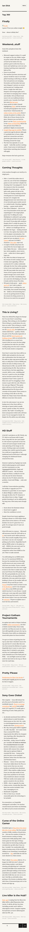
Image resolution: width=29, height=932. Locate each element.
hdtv (6, 607)
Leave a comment (17, 37)
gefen (20, 605)
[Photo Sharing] (14, 26)
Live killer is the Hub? (14, 895)
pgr (22, 664)
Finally (6, 21)
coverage (21, 704)
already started (19, 725)
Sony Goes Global (12, 695)
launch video (11, 329)
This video (13, 242)
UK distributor (7, 587)
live (3, 918)
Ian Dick (6, 6)
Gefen (4, 589)
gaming (4, 37)
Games (18, 36)
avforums (7, 599)
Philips (14, 607)
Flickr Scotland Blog (14, 123)
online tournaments (13, 624)
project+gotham (6, 666)
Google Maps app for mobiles (13, 130)
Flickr (13, 106)
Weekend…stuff (11, 44)
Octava (4, 584)
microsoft (13, 422)
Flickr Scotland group (19, 121)
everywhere (5, 706)
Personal (18, 159)
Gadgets (4, 422)
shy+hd (18, 607)
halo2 (24, 887)
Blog (14, 36)
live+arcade (12, 687)
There (15, 704)
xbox (22, 422)
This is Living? (10, 312)
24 (22, 159)
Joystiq (14, 706)
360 (22, 36)
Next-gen (5, 900)
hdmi (3, 607)
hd (22, 605)
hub (24, 916)
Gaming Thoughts (12, 167)
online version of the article (12, 113)
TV (14, 605)
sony (19, 422)
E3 (3, 535)
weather (8, 161)
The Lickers (14, 860)
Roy (12, 853)
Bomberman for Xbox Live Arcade (12, 677)
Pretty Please (9, 673)
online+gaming (6, 889)
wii (5, 305)
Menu (24, 5)
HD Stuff (7, 430)
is (18, 704)
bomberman (5, 687)
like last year (14, 102)
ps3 (3, 305)
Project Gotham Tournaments (11, 616)
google (4, 161)
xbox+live (9, 37)
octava (10, 607)
